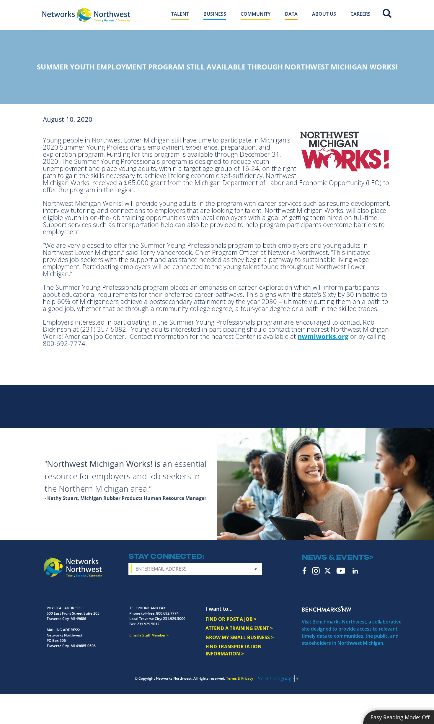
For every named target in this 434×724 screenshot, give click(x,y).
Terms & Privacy (239, 678)
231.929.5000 (174, 618)
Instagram (316, 571)
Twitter (327, 570)
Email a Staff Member (147, 635)
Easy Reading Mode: (400, 717)
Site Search (387, 13)
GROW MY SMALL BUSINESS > (239, 637)
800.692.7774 (167, 613)
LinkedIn (355, 571)
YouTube (340, 570)
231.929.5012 (148, 623)
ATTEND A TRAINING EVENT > (239, 628)
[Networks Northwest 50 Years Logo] (86, 15)
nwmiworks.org (323, 336)
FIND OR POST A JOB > (231, 619)
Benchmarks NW (326, 608)
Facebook (304, 571)
